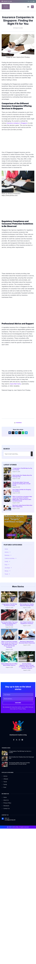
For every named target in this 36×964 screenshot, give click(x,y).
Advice (7, 552)
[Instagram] (31, 1)
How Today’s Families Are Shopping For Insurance (26, 622)
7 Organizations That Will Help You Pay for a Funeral (9, 604)
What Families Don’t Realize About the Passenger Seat (27, 604)
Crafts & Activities (9, 558)
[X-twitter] (30, 1)
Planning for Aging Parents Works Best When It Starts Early (22, 506)
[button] (28, 6)
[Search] (32, 453)
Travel (6, 574)
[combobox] (16, 453)
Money (6, 571)
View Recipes (11, 535)
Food (6, 564)
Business (7, 555)
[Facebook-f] (28, 1)
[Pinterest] (33, 1)
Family (6, 561)
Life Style (7, 567)
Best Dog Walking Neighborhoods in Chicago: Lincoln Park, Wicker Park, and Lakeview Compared (27, 666)
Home (6, 549)
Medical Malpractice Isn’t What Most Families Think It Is (9, 664)
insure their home (15, 384)
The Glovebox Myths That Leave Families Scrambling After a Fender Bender (21, 484)
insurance (19, 422)
